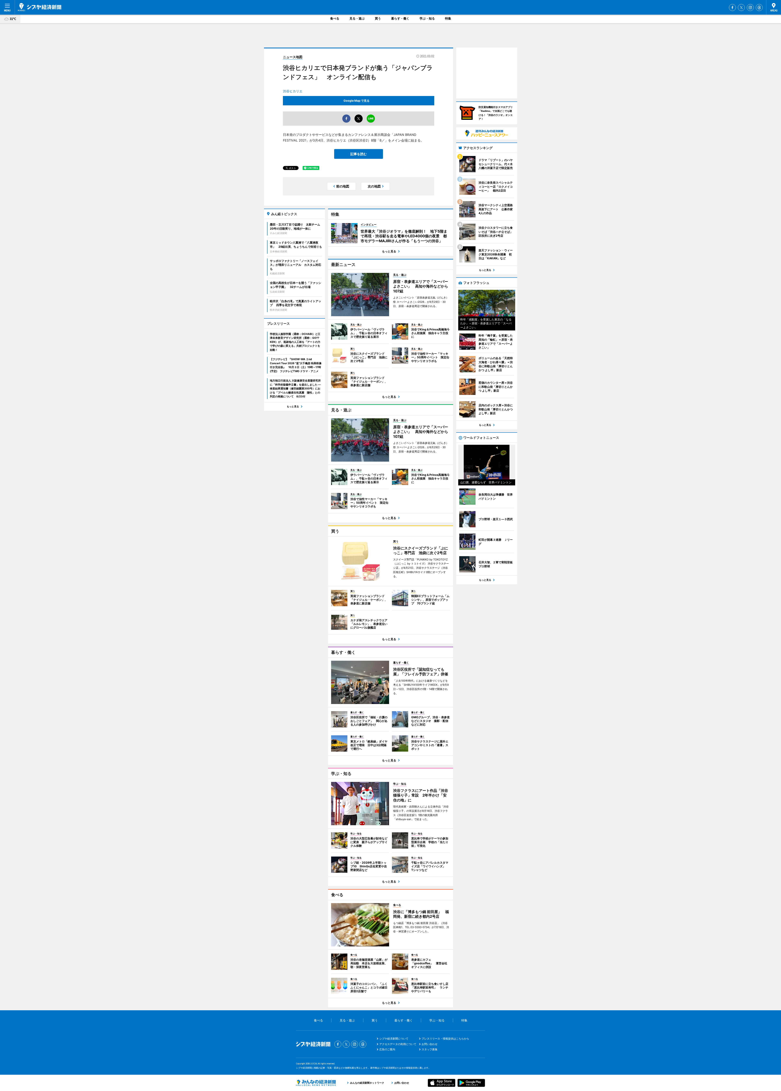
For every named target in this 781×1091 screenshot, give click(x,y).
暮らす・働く (400, 18)
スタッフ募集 (429, 1049)
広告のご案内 (387, 1049)
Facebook (732, 7)
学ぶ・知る (427, 18)
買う (378, 18)
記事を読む (358, 154)
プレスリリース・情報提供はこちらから (445, 1038)
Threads (759, 7)
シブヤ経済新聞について (393, 1038)
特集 (448, 18)
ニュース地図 (292, 57)
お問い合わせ (429, 1044)
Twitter (741, 7)
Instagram (750, 7)
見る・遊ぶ (357, 18)
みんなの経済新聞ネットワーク (316, 1083)
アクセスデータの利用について (397, 1044)
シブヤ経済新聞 (39, 7)
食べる (334, 18)
